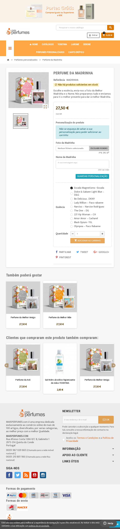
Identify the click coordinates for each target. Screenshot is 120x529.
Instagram (43, 475)
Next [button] (113, 365)
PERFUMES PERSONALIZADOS (50, 52)
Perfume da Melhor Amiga (23, 317)
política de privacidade (39, 526)
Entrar (93, 35)
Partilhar (64, 252)
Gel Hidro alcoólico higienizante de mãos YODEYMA (60, 381)
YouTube (34, 475)
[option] (23, 304)
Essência (60, 207)
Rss (26, 475)
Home (33, 44)
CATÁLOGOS (48, 44)
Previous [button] (6, 365)
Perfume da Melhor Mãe (60, 317)
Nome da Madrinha (66, 157)
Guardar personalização (92, 176)
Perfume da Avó (22, 380)
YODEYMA (62, 44)
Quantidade (62, 234)
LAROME (75, 44)
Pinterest (65, 257)
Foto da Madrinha (65, 143)
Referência (59, 80)
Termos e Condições (87, 438)
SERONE (87, 44)
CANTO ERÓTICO (76, 52)
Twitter (18, 475)
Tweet (84, 252)
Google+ (103, 252)
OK (107, 420)
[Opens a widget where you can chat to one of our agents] (108, 523)
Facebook (9, 475)
